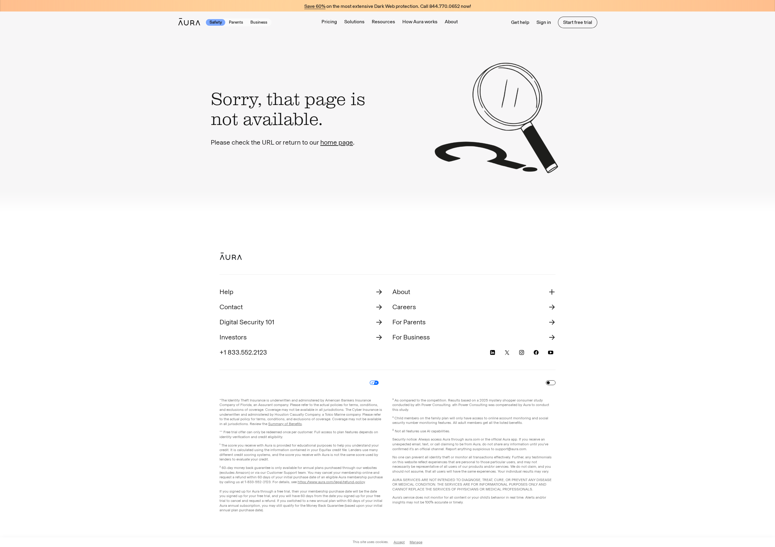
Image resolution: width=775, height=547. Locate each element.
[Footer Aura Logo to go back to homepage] (230, 256)
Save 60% (314, 6)
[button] (354, 22)
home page (336, 142)
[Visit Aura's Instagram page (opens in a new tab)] (521, 352)
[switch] (551, 382)
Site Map (395, 383)
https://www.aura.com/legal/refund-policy (331, 482)
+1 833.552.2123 (243, 352)
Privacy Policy (312, 383)
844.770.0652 (444, 6)
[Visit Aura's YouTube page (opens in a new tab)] (551, 352)
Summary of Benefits (285, 424)
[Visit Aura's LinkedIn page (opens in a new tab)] (492, 352)
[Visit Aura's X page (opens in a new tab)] (507, 352)
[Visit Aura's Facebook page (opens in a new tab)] (536, 352)
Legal (287, 383)
